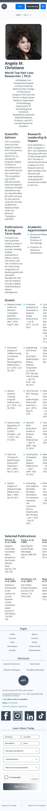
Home (18, 15)
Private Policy (34, 650)
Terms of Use (34, 646)
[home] (4, 7)
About (26, 15)
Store (20, 6)
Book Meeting (32, 6)
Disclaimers (12, 646)
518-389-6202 (12, 703)
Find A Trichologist (12, 670)
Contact (34, 638)
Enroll (34, 642)
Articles (12, 650)
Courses (12, 638)
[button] (43, 6)
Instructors (35, 664)
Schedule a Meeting (35, 670)
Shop (12, 642)
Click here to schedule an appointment (14, 706)
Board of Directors (12, 664)
